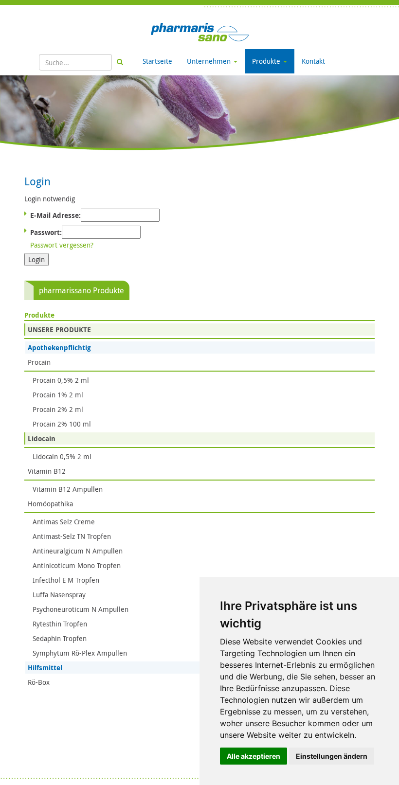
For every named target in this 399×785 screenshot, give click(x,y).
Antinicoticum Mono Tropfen (77, 565)
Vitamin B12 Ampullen (68, 489)
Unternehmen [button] (210, 61)
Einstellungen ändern (331, 756)
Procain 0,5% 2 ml (61, 380)
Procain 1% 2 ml (58, 394)
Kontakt (313, 61)
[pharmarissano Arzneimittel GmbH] (200, 31)
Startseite (157, 61)
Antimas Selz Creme (64, 521)
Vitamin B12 (47, 471)
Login (36, 259)
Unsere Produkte (59, 329)
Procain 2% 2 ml (58, 409)
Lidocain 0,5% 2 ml (62, 456)
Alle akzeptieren (253, 756)
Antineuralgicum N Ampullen (78, 550)
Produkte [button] (267, 61)
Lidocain (41, 438)
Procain (39, 362)
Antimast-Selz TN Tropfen (72, 536)
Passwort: (46, 232)
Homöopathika (50, 503)
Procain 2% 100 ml (62, 423)
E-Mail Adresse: (55, 215)
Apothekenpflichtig (59, 347)
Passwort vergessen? (61, 245)
